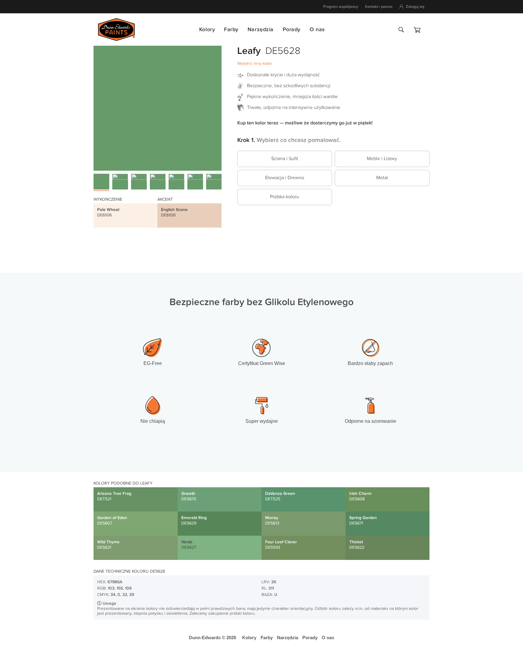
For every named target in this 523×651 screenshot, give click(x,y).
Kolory (207, 29)
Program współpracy (340, 6)
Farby (231, 29)
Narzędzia (261, 29)
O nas (317, 29)
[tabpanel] (158, 107)
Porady (292, 29)
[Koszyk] (417, 30)
